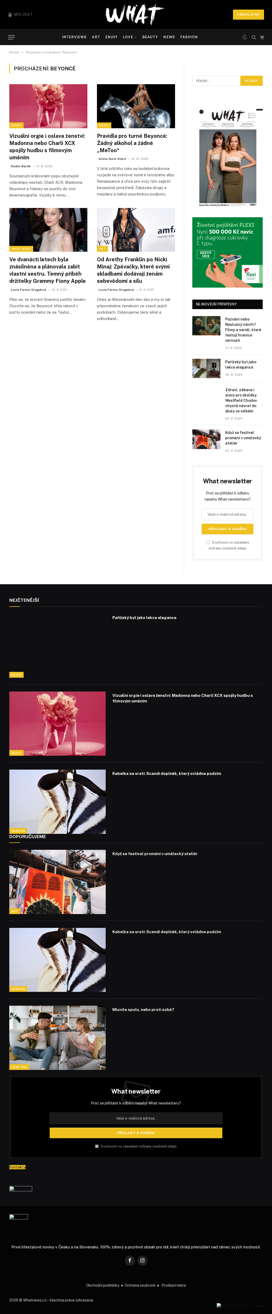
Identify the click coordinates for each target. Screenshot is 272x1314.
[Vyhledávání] (253, 37)
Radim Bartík (21, 166)
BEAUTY (150, 37)
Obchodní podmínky (102, 1285)
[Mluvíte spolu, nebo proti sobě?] (57, 1038)
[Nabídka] (11, 37)
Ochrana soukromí (140, 1285)
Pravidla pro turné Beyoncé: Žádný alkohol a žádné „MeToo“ (132, 143)
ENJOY (111, 37)
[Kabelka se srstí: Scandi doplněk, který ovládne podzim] (57, 802)
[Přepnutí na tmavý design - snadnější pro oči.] (244, 37)
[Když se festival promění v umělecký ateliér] (206, 439)
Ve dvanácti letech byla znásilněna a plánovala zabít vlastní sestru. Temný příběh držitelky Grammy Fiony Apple (47, 270)
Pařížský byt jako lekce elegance (240, 364)
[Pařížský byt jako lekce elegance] (206, 368)
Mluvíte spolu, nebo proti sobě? (143, 1009)
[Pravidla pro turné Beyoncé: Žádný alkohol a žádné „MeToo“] (136, 106)
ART (96, 37)
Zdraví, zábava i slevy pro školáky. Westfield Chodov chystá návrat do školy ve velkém (241, 400)
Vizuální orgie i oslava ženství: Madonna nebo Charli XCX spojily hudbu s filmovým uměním (47, 147)
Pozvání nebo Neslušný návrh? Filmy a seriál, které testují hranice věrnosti (243, 330)
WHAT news (21, 248)
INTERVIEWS (74, 37)
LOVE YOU (19, 1067)
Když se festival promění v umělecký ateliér (243, 437)
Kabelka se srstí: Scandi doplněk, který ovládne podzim (166, 773)
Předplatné (248, 14)
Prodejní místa (174, 1285)
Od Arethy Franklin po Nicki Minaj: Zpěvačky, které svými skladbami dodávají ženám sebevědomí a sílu (133, 270)
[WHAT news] (135, 14)
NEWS (169, 37)
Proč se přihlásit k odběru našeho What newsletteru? (136, 1103)
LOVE (128, 37)
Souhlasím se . (138, 1146)
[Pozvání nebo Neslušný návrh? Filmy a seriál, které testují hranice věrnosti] (206, 325)
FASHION (189, 37)
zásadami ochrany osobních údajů (149, 1146)
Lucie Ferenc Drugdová (28, 290)
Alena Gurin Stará (112, 159)
